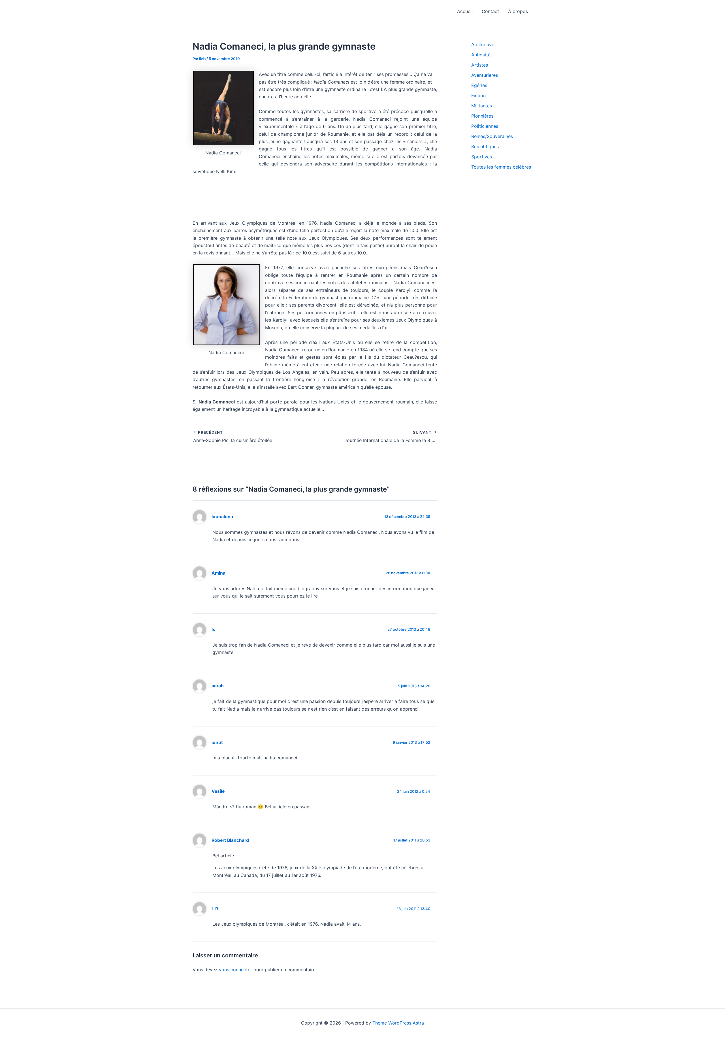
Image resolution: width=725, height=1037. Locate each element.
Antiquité (481, 55)
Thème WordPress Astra (398, 1023)
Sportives (481, 157)
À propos (518, 11)
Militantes (481, 106)
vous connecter (235, 969)
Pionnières (482, 116)
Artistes (479, 65)
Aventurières (484, 75)
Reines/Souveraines (492, 136)
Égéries (479, 85)
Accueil (465, 11)
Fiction (478, 95)
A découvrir (483, 44)
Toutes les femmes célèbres (501, 167)
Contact (490, 11)
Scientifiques (485, 146)
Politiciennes (484, 126)
